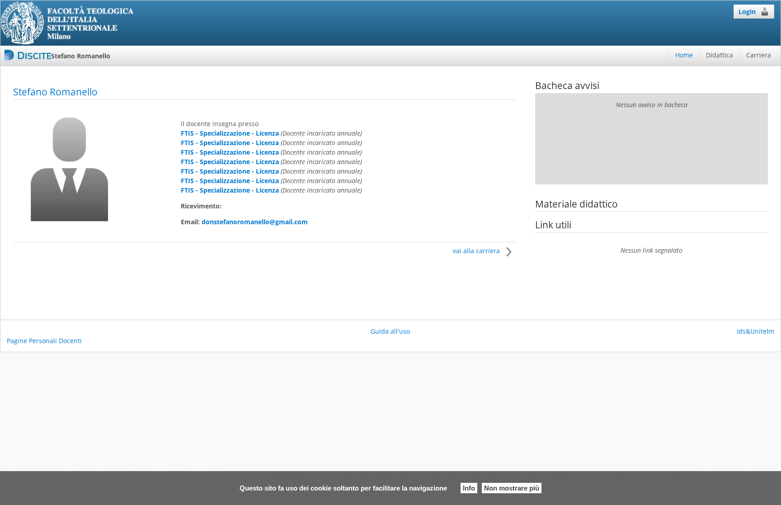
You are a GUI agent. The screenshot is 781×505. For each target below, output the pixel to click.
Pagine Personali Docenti (44, 340)
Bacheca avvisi (567, 85)
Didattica (719, 55)
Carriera (758, 55)
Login (747, 11)
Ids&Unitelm (755, 331)
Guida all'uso (390, 331)
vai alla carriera (477, 250)
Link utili (553, 224)
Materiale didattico (576, 204)
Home (684, 55)
